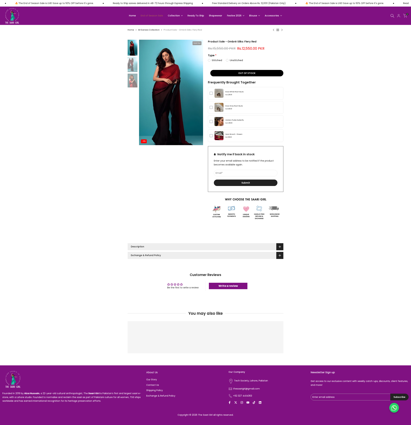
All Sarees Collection (149, 29)
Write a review (228, 286)
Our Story (151, 379)
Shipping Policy (154, 390)
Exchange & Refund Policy (160, 395)
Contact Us (152, 385)
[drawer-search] (392, 16)
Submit (245, 182)
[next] (196, 92)
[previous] (145, 92)
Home (131, 29)
